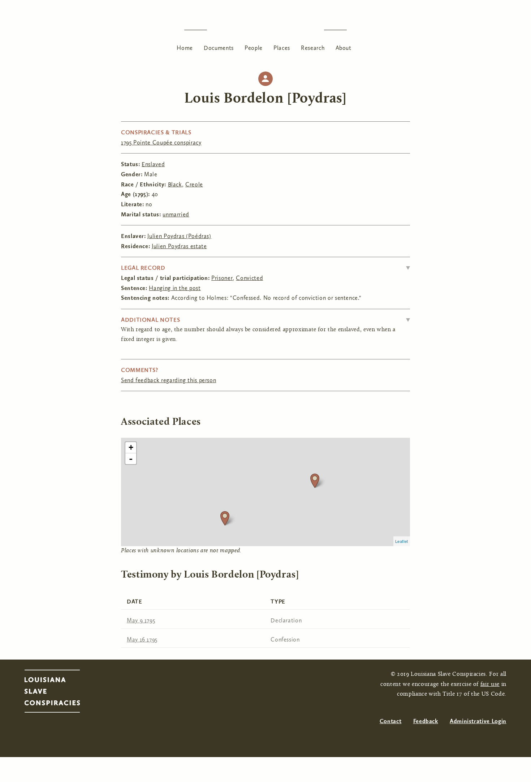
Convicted (249, 278)
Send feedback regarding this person (168, 380)
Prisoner (222, 278)
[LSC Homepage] (59, 693)
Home (185, 47)
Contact (390, 721)
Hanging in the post (174, 288)
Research (312, 47)
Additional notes (150, 319)
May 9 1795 (141, 620)
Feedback (425, 721)
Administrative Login (478, 721)
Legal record (143, 267)
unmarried (176, 214)
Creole (194, 184)
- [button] (131, 459)
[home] (265, 29)
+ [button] (131, 447)
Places (281, 47)
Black (175, 184)
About (343, 47)
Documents (219, 47)
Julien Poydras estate (179, 246)
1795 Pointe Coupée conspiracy (161, 142)
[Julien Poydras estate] (224, 518)
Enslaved (153, 164)
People (254, 47)
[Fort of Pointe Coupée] (314, 480)
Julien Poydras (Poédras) (179, 236)
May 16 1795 (142, 639)
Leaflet (401, 541)
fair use (490, 684)
